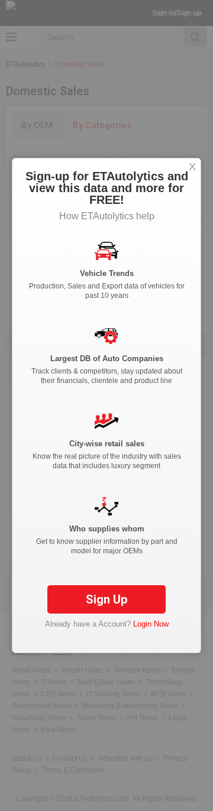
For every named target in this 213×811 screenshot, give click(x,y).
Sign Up (106, 599)
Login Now (151, 623)
